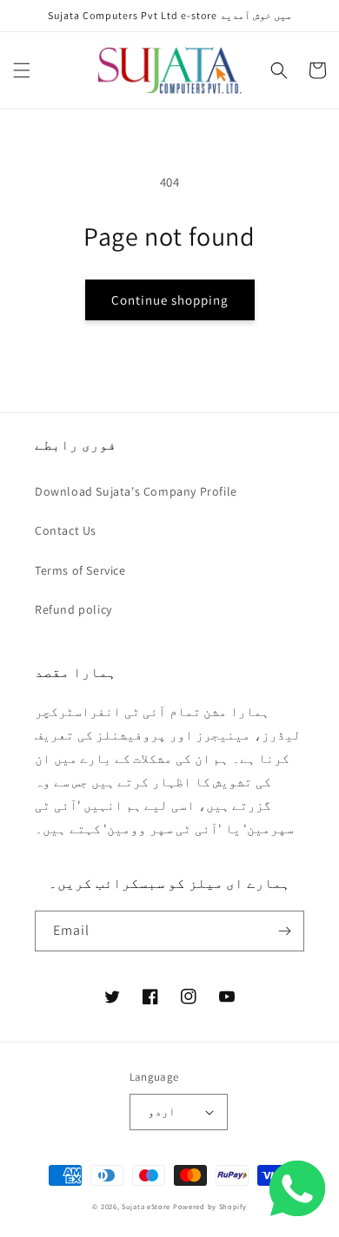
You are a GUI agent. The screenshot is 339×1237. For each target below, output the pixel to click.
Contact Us (65, 530)
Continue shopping (170, 300)
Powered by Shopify (210, 1206)
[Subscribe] (284, 931)
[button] (22, 70)
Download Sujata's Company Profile (136, 491)
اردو (162, 1111)
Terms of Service (80, 570)
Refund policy (73, 609)
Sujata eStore (146, 1206)
